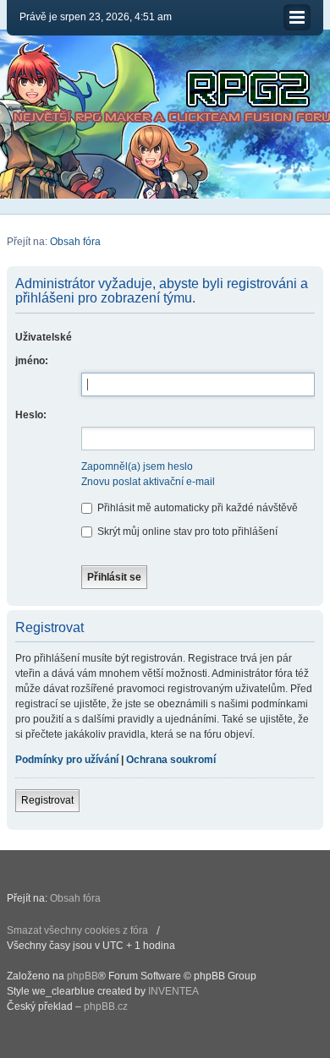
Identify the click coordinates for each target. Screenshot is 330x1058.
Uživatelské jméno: (43, 349)
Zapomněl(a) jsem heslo (137, 466)
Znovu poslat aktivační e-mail (148, 482)
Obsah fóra (75, 242)
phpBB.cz (106, 1006)
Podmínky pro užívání (66, 760)
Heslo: (31, 415)
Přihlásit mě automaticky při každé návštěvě (196, 508)
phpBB (82, 976)
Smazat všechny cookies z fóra (77, 930)
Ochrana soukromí (171, 760)
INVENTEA (173, 991)
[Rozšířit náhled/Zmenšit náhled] (297, 17)
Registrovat (47, 800)
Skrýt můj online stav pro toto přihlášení (186, 531)
